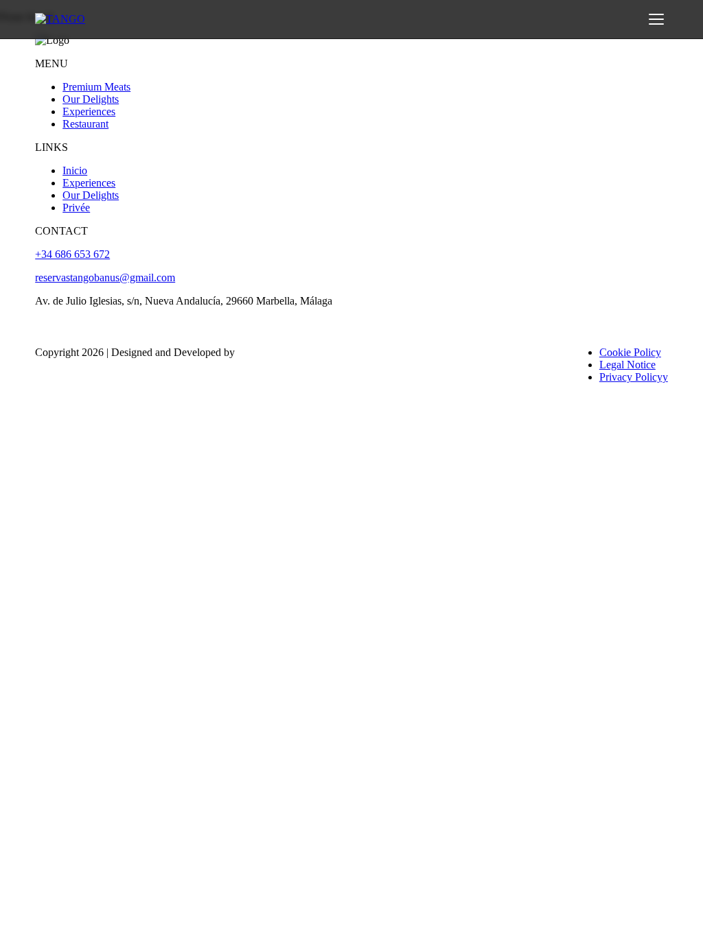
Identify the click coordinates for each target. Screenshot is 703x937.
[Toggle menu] (656, 19)
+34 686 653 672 (72, 254)
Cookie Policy (630, 352)
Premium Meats (96, 87)
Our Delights (90, 99)
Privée (76, 207)
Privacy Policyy (633, 377)
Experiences (88, 111)
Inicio (74, 170)
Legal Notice (627, 364)
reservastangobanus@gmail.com (105, 277)
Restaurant (85, 124)
